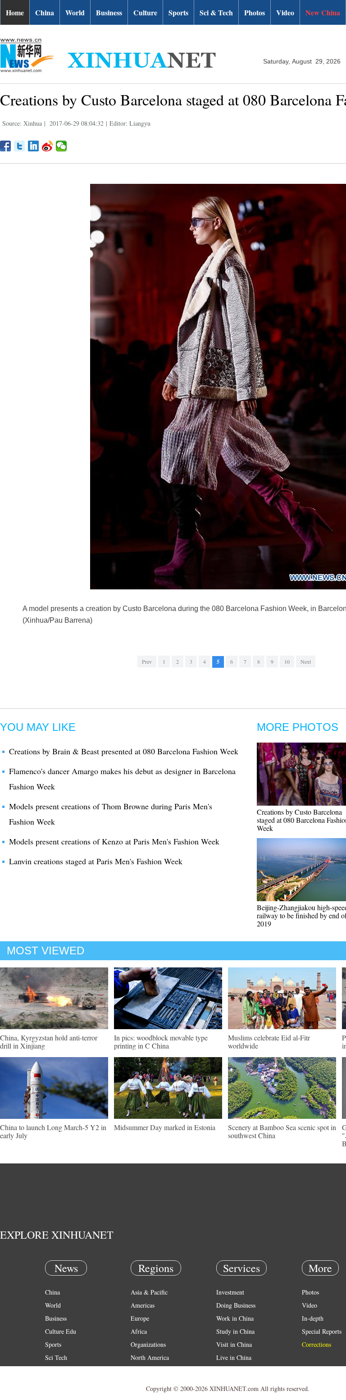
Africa (139, 1331)
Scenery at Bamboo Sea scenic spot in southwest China (282, 1131)
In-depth (312, 1318)
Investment (230, 1292)
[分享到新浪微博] (47, 146)
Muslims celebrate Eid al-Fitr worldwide (269, 1041)
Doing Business (235, 1305)
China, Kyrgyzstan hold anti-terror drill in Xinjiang (48, 1041)
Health (53, 1370)
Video (285, 12)
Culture (145, 12)
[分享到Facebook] (5, 146)
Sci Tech (56, 1357)
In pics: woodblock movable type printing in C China (161, 1041)
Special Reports (321, 1331)
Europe (140, 1318)
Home (15, 12)
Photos (254, 12)
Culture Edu (60, 1331)
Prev (147, 661)
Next (305, 661)
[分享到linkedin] (33, 146)
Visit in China (234, 1344)
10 (287, 661)
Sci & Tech (216, 12)
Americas (143, 1305)
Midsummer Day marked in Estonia (164, 1127)
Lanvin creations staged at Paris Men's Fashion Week (95, 861)
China (44, 12)
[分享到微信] (61, 146)
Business (109, 12)
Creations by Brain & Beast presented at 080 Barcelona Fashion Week (123, 751)
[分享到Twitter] (19, 146)
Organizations (148, 1344)
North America (150, 1357)
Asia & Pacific (149, 1292)
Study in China (235, 1331)
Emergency (230, 1370)
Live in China (233, 1357)
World (75, 12)
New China (322, 12)
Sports (178, 12)
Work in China (235, 1318)
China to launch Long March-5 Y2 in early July (53, 1131)
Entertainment (63, 1383)
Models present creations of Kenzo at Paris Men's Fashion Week (114, 841)
